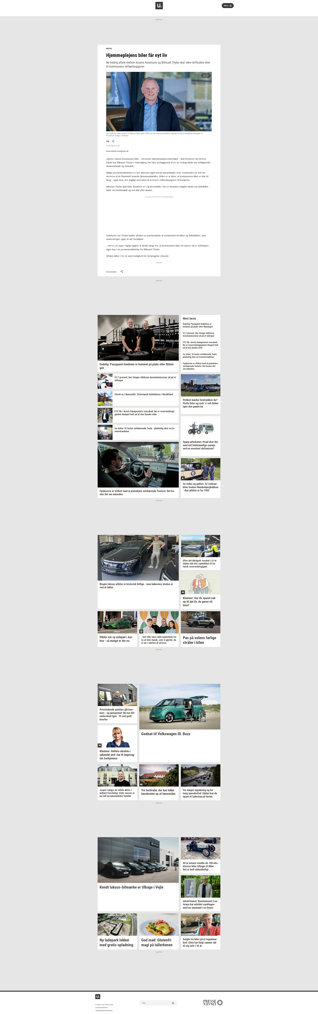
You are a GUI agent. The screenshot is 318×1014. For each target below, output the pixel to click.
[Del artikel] (113, 141)
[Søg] (173, 1002)
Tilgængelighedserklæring (104, 1010)
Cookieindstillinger (101, 1007)
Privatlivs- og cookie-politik (104, 1005)
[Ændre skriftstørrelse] (107, 141)
